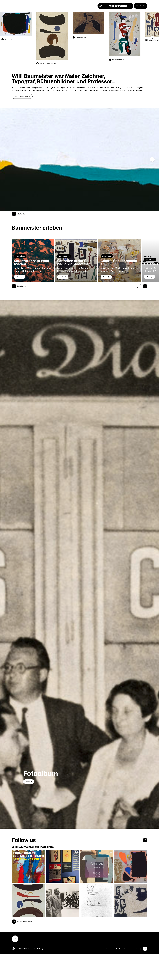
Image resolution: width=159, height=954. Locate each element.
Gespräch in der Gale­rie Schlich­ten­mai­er (75, 262)
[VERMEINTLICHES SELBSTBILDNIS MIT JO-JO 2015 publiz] (96, 900)
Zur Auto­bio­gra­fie (21, 96)
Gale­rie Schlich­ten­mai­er (119, 262)
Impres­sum (110, 949)
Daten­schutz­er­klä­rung (132, 949)
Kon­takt (119, 949)
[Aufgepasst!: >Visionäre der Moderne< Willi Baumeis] (130, 866)
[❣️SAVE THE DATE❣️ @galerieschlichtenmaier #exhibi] (96, 866)
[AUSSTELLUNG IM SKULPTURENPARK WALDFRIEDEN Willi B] (28, 866)
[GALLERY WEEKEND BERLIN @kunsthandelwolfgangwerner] (130, 900)
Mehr (19, 277)
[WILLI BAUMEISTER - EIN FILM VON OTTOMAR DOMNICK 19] (62, 900)
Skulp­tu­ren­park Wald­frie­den (32, 262)
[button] (152, 38)
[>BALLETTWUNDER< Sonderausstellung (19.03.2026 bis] (62, 866)
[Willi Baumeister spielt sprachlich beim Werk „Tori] (28, 900)
